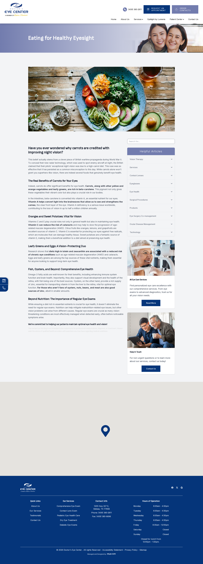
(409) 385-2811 (135, 9)
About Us (125, 19)
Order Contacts (185, 9)
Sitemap (143, 550)
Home (113, 19)
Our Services (35, 511)
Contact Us (193, 19)
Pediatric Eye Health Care (68, 515)
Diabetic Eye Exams (68, 525)
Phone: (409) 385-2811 (101, 512)
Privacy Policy (131, 550)
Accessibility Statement (112, 550)
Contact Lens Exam (68, 511)
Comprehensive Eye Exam (68, 506)
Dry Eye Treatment (68, 520)
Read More (151, 303)
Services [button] (137, 19)
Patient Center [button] (176, 19)
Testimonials (35, 515)
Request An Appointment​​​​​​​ (158, 9)
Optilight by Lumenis (156, 19)
